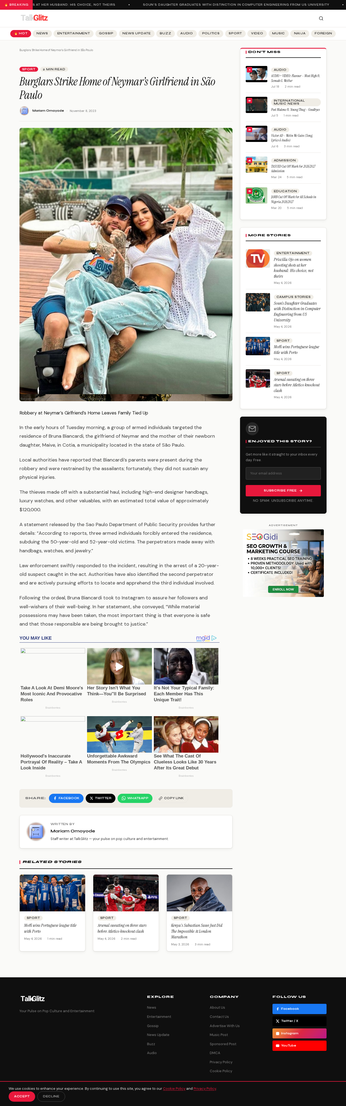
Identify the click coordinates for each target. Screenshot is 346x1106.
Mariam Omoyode (48, 110)
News (42, 33)
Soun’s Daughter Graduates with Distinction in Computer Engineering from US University (228, 4)
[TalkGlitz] (34, 18)
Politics (211, 33)
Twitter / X (289, 1021)
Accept (22, 1096)
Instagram (289, 1033)
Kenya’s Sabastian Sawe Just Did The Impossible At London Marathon (196, 931)
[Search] (321, 18)
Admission (285, 160)
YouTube (288, 1045)
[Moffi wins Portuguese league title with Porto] (258, 346)
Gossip (106, 33)
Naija (300, 33)
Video (257, 33)
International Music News (289, 102)
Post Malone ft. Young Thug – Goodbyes (295, 109)
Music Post (219, 1034)
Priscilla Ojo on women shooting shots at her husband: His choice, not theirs (293, 268)
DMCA (215, 1053)
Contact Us (219, 1016)
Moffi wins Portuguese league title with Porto (296, 349)
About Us (217, 1007)
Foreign (323, 33)
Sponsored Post (223, 1044)
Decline (51, 1096)
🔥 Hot (21, 33)
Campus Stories (294, 297)
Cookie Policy (221, 1071)
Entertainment (73, 33)
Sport (235, 33)
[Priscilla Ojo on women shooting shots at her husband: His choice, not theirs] (258, 258)
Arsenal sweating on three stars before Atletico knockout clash (122, 928)
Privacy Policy (221, 1062)
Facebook (290, 1009)
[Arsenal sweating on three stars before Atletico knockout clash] (258, 378)
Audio (186, 33)
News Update (136, 33)
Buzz (165, 33)
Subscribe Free (280, 490)
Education (285, 191)
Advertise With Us (225, 1026)
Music (278, 33)
